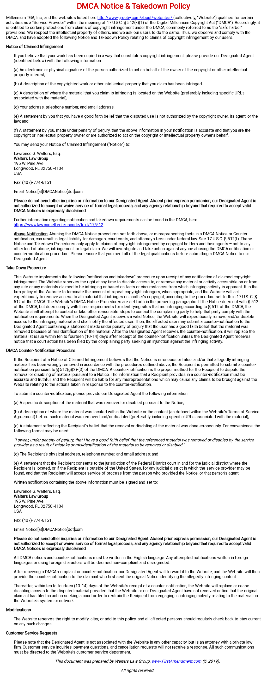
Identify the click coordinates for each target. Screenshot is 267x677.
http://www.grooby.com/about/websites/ (135, 17)
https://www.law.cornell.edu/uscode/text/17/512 (58, 224)
